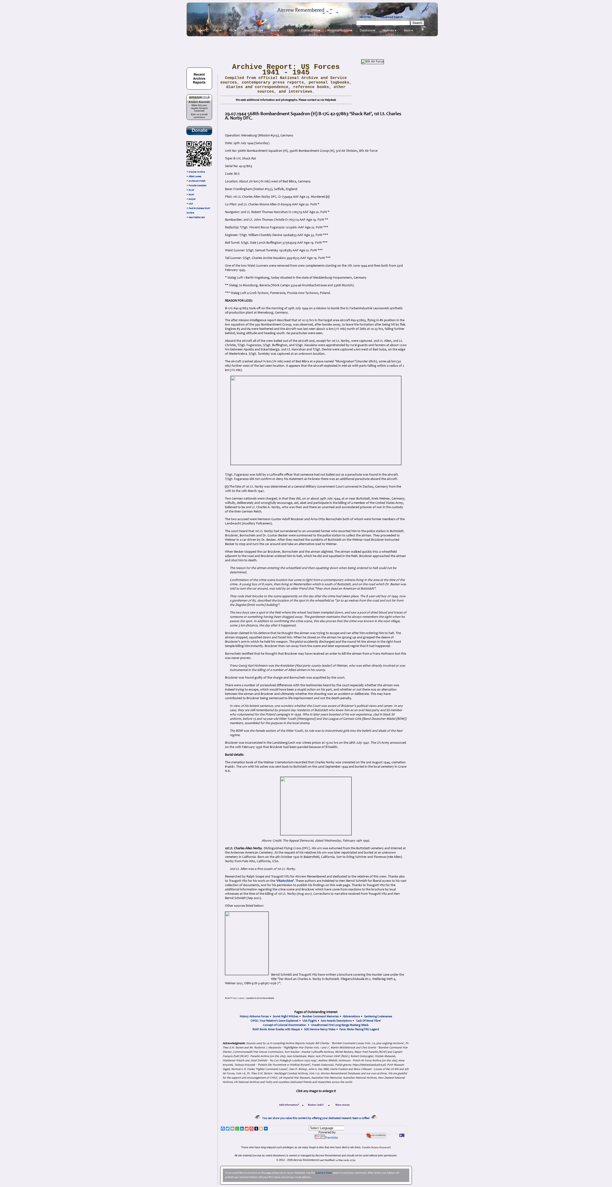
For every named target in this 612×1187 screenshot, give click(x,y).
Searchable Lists (197, 217)
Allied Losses (195, 176)
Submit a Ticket (323, 1173)
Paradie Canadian (197, 186)
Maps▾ (217, 30)
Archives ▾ (389, 30)
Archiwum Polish (197, 181)
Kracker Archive (197, 172)
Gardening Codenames (378, 1016)
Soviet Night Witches (285, 1016)
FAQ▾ (232, 30)
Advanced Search (391, 17)
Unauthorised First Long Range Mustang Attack (340, 1025)
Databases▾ (367, 30)
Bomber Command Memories (320, 1016)
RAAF (191, 195)
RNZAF (192, 199)
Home (201, 30)
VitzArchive (285, 881)
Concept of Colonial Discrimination (284, 1025)
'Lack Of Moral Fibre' (368, 1020)
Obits (290, 30)
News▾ (275, 30)
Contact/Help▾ (310, 30)
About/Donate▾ (253, 30)
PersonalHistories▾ (340, 30)
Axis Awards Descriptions (336, 1020)
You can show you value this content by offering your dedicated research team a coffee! (316, 1118)
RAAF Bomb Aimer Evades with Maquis (276, 1029)
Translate (331, 1138)
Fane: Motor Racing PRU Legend (359, 1029)
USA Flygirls (309, 1020)
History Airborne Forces (254, 1016)
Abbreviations (351, 1016)
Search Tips (365, 17)
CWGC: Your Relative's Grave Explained (274, 1020)
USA (191, 204)
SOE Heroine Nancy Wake (319, 1029)
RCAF (191, 190)
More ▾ (408, 30)
